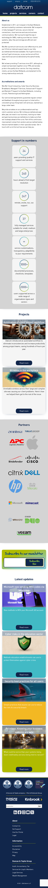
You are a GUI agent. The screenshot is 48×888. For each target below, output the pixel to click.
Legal (14, 835)
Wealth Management (19, 876)
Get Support (16, 829)
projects (13, 13)
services (22, 13)
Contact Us (16, 826)
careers (32, 13)
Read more (26, 363)
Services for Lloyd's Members (22, 869)
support (9, 1)
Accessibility (17, 846)
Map (13, 855)
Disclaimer (16, 849)
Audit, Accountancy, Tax (20, 866)
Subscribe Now (34, 562)
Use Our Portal (17, 832)
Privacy (15, 852)
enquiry (17, 1)
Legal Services (17, 872)
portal (25, 1)
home (5, 13)
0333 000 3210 (35, 1)
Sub (39, 806)
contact (41, 13)
